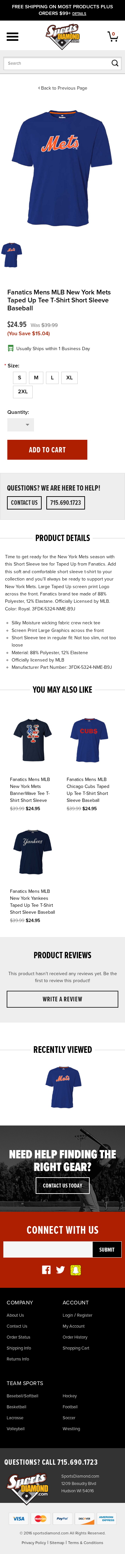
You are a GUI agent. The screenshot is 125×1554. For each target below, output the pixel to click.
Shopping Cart (76, 1348)
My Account (74, 1326)
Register (84, 1315)
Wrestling (71, 1429)
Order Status (18, 1337)
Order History (75, 1337)
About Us (15, 1315)
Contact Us (24, 503)
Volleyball (16, 1429)
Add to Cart (47, 450)
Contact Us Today (62, 1186)
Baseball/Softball (22, 1396)
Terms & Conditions (85, 1542)
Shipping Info (19, 1348)
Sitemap (57, 1542)
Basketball (16, 1407)
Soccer (69, 1418)
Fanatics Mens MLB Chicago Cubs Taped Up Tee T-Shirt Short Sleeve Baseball (88, 790)
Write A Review (62, 999)
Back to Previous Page (64, 88)
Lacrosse (15, 1418)
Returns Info (18, 1359)
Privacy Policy (34, 1542)
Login (68, 1315)
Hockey (70, 1396)
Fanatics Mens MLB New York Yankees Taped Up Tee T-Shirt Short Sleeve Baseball (32, 902)
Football (70, 1407)
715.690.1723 (65, 503)
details (79, 14)
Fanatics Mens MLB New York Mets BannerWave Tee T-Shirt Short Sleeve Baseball (30, 791)
